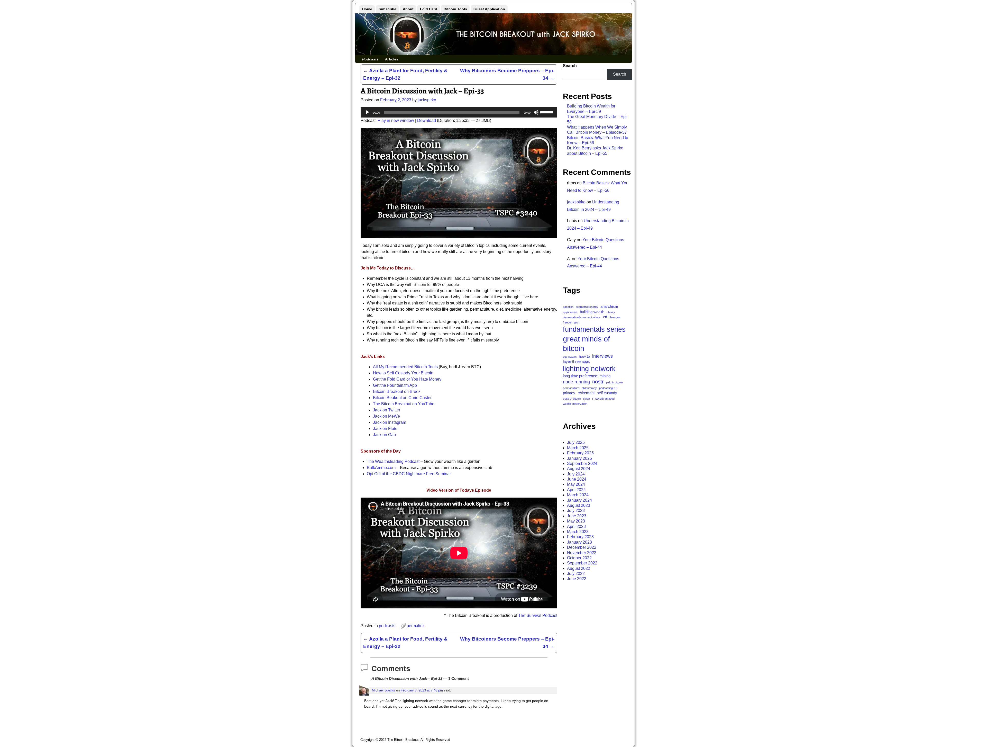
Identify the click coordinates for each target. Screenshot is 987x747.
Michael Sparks (383, 690)
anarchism (609, 306)
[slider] (547, 111)
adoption (568, 306)
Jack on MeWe (386, 416)
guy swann (570, 356)
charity (611, 312)
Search (570, 66)
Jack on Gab (384, 435)
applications (570, 312)
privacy (569, 393)
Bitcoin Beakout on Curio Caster (402, 397)
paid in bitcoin (614, 382)
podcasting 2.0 (608, 388)
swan (586, 398)
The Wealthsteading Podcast (393, 461)
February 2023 (580, 537)
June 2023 (576, 516)
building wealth (592, 312)
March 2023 (578, 531)
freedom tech (571, 322)
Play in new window (396, 120)
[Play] (367, 112)
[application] (459, 112)
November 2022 (581, 553)
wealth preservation (575, 403)
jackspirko (576, 202)
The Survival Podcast (537, 615)
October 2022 (579, 558)
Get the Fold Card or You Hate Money (407, 379)
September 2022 (582, 563)
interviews (602, 356)
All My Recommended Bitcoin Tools (405, 367)
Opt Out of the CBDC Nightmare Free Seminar (409, 474)
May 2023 (576, 521)
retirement (586, 393)
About (408, 9)
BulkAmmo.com (381, 467)
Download (426, 120)
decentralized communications (582, 317)
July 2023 (576, 510)
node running (576, 381)
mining (604, 376)
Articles (391, 59)
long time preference (580, 376)
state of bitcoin (572, 398)
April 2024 (576, 490)
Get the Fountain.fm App (395, 385)
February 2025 (580, 453)
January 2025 (579, 458)
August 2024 (578, 468)
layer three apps (576, 361)
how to (584, 356)
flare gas (614, 317)
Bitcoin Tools (455, 9)
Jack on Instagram (389, 422)
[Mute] (536, 112)
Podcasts (370, 59)
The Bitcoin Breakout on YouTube (403, 404)
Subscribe (387, 9)
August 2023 (578, 505)
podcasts (387, 626)
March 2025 (578, 448)
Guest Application (489, 9)
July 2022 (576, 573)
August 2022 (578, 568)
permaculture (571, 388)
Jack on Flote (385, 428)
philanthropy (589, 388)
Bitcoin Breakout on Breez (397, 391)
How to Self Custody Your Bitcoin (403, 373)
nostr (598, 381)
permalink (416, 626)
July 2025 (576, 442)
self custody (607, 393)
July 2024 (576, 474)
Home (367, 9)
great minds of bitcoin (586, 344)
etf (605, 317)
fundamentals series (594, 329)
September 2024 (582, 463)
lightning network (589, 369)
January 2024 (579, 500)
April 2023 (576, 526)
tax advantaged (605, 398)
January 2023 (579, 542)
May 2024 (576, 484)
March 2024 (578, 495)
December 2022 (581, 547)
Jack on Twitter (386, 410)
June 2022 (576, 579)
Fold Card (428, 9)
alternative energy (587, 306)
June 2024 (576, 479)
